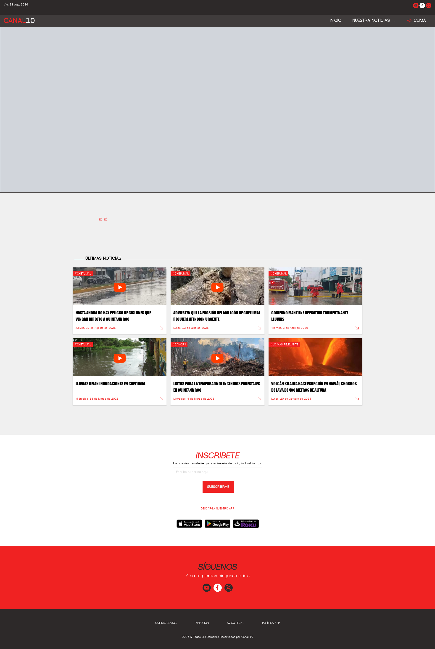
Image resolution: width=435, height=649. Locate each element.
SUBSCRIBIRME (218, 486)
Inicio (335, 21)
